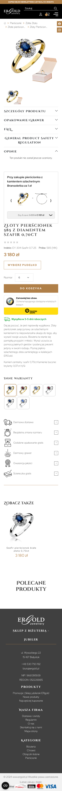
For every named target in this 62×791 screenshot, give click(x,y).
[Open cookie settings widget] (5, 785)
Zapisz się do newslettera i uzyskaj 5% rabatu (31, 2)
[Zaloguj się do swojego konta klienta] (40, 14)
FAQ (7, 129)
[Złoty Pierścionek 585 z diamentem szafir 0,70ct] (10, 390)
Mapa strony (31, 731)
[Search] (55, 8)
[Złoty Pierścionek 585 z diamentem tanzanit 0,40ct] (36, 390)
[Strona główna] (5, 23)
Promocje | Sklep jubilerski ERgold (31, 693)
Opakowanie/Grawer (24, 120)
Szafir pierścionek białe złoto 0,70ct (21, 549)
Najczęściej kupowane (31, 700)
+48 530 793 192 (31, 664)
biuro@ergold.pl (31, 668)
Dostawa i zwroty (31, 716)
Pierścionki (31, 758)
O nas (31, 723)
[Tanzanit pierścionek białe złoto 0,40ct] (23, 403)
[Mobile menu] (55, 14)
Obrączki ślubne (31, 754)
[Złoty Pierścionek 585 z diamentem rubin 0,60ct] (23, 390)
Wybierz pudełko (22, 265)
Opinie (10, 152)
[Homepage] (12, 11)
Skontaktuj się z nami (31, 727)
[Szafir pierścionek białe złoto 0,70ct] (10, 403)
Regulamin (31, 719)
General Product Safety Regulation (29, 140)
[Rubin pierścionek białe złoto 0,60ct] (49, 390)
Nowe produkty (31, 697)
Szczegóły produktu (25, 111)
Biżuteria (31, 746)
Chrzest (31, 750)
